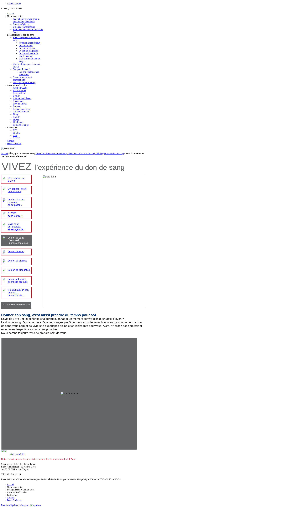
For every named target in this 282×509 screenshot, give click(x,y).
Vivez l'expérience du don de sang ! (52, 153)
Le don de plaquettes (19, 270)
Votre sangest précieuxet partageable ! (16, 227)
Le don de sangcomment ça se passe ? (16, 202)
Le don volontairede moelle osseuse (18, 280)
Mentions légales (9, 505)
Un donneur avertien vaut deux (17, 190)
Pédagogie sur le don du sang (110, 153)
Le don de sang (16, 251)
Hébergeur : (24, 505)
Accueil (4, 153)
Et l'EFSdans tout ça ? (15, 214)
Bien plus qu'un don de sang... (83, 153)
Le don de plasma (17, 260)
